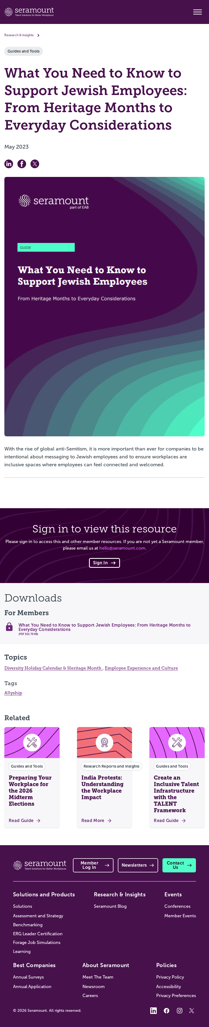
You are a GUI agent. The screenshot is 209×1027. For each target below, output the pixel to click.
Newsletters (134, 865)
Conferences (177, 906)
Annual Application (32, 986)
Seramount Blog (110, 906)
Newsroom (93, 986)
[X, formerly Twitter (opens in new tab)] (192, 1010)
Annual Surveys (28, 977)
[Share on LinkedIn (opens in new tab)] (8, 164)
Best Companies (34, 965)
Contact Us (175, 865)
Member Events (180, 915)
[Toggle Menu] (197, 12)
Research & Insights (18, 35)
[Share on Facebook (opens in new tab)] (21, 164)
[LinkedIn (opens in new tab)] (153, 1010)
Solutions (22, 906)
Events (173, 894)
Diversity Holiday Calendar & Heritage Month (53, 668)
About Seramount (106, 965)
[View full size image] (104, 306)
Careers (90, 995)
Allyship (13, 693)
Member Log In (89, 865)
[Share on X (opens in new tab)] (34, 164)
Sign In (100, 562)
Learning (21, 951)
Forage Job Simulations (36, 942)
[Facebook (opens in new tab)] (166, 1010)
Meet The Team (97, 977)
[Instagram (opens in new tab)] (179, 1010)
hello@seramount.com (122, 548)
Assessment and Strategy (38, 915)
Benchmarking (27, 924)
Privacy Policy (170, 977)
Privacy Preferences (176, 995)
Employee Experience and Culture (141, 668)
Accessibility (168, 986)
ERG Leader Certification (38, 933)
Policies (166, 965)
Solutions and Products (44, 894)
